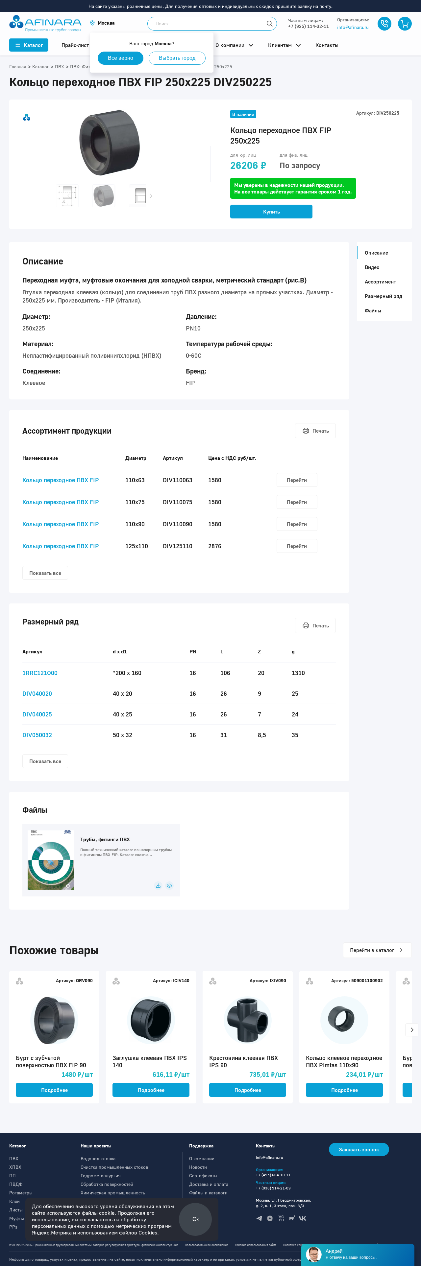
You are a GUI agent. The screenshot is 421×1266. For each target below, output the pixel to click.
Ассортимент (380, 281)
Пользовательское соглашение (206, 1245)
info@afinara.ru (353, 27)
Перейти (297, 480)
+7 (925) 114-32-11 (308, 26)
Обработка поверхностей (107, 1184)
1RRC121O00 (40, 672)
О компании (201, 1158)
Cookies (147, 1232)
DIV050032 (37, 734)
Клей (14, 1201)
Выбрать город (177, 58)
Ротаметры (21, 1192)
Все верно (120, 58)
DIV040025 (37, 714)
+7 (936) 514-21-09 (273, 1188)
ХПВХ (15, 1167)
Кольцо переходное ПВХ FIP (60, 480)
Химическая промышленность (113, 1192)
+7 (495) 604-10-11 (273, 1174)
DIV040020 (37, 693)
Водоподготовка (98, 1158)
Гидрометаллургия (101, 1175)
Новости (198, 1167)
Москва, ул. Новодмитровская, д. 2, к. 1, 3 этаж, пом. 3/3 (283, 1203)
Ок (195, 1219)
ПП (12, 1175)
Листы (16, 1209)
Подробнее (54, 1090)
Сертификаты (203, 1175)
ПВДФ (15, 1184)
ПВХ (13, 1158)
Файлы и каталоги (208, 1192)
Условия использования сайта (256, 1245)
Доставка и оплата (208, 1184)
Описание (376, 252)
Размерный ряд (383, 296)
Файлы (373, 310)
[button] (102, 23)
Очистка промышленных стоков (114, 1167)
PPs (13, 1227)
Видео (372, 267)
